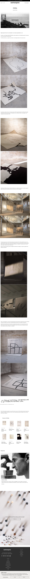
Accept (15, 577)
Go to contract (27, 2)
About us (21, 550)
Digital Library (8, 562)
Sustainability (21, 554)
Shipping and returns (8, 567)
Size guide (8, 566)
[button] (1, 3)
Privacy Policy (20, 575)
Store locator (8, 561)
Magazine (21, 553)
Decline (24, 577)
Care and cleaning (8, 563)
